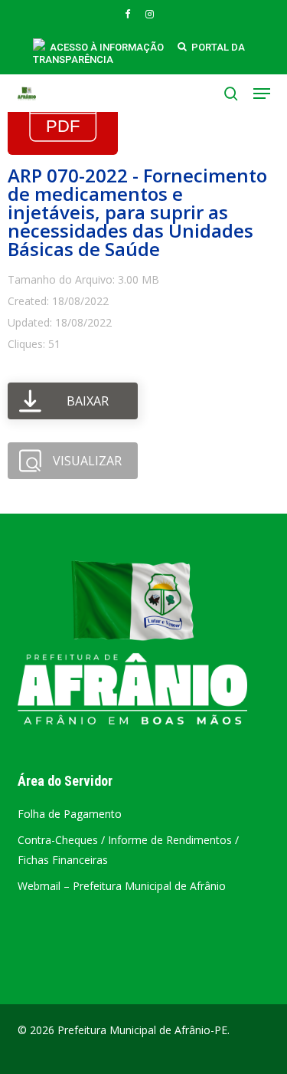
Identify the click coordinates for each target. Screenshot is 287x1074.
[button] (261, 93)
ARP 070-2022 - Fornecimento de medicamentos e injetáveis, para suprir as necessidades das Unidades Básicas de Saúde (137, 212)
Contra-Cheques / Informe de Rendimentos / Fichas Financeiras (128, 850)
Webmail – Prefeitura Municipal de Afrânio (122, 886)
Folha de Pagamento (70, 813)
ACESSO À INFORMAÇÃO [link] (107, 47)
